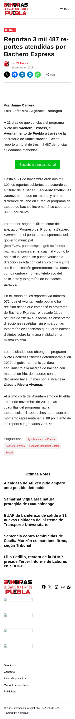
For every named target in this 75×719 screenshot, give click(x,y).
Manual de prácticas (16, 685)
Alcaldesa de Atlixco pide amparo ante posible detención (34, 485)
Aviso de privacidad (16, 678)
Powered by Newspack (16, 713)
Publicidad (10, 691)
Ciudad (9, 30)
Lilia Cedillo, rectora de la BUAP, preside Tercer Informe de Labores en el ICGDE (35, 561)
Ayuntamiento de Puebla (41, 439)
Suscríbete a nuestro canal (37, 164)
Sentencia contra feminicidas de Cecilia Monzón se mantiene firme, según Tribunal (35, 540)
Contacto (9, 671)
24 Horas (22, 63)
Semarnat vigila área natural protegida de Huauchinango (30, 501)
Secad (9, 452)
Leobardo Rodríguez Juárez (44, 446)
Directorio (10, 665)
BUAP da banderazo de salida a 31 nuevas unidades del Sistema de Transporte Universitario (35, 520)
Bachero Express (15, 446)
